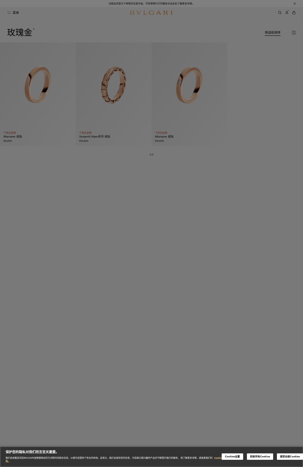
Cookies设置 (232, 456)
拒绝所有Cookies (260, 456)
